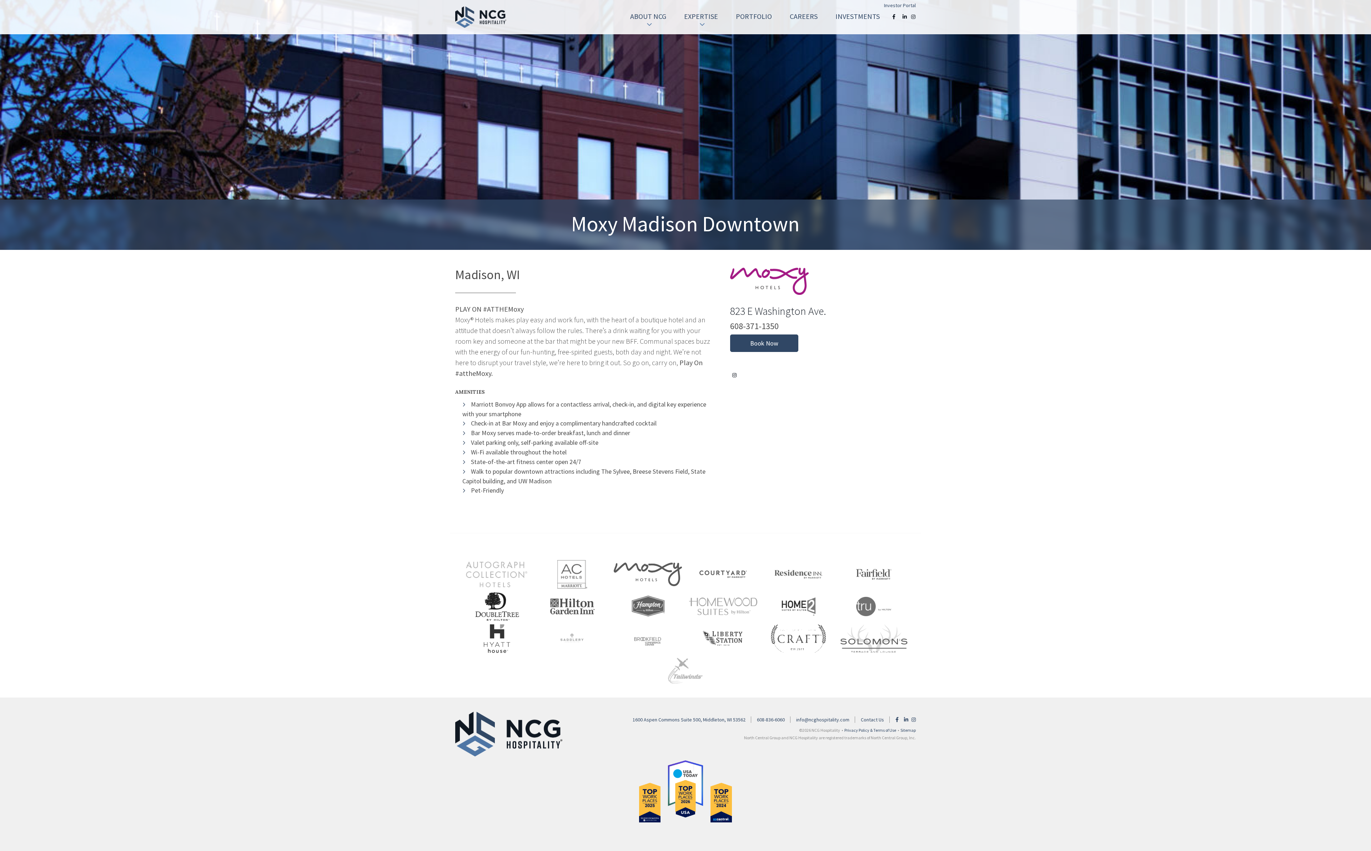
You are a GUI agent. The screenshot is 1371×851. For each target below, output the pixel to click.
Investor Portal (900, 5)
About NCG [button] (648, 16)
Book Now (764, 343)
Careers (804, 16)
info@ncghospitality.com (822, 719)
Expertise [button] (701, 16)
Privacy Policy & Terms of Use (870, 730)
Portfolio (754, 16)
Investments (857, 16)
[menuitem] (648, 16)
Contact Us (872, 719)
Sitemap (908, 730)
